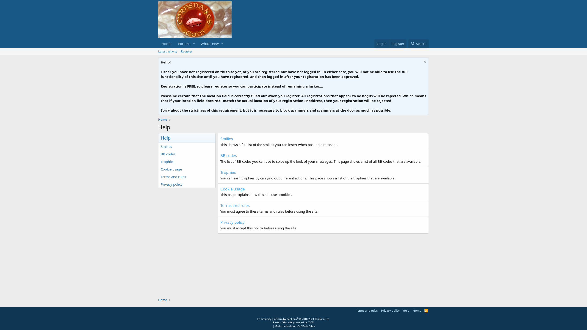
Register (186, 51)
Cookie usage (171, 169)
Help (406, 310)
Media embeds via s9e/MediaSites (295, 326)
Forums (184, 43)
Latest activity (167, 51)
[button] (194, 43)
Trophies (167, 161)
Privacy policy (172, 184)
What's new (210, 43)
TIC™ (311, 322)
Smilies (166, 146)
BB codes (168, 154)
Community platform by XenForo (293, 319)
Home (166, 43)
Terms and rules (173, 176)
